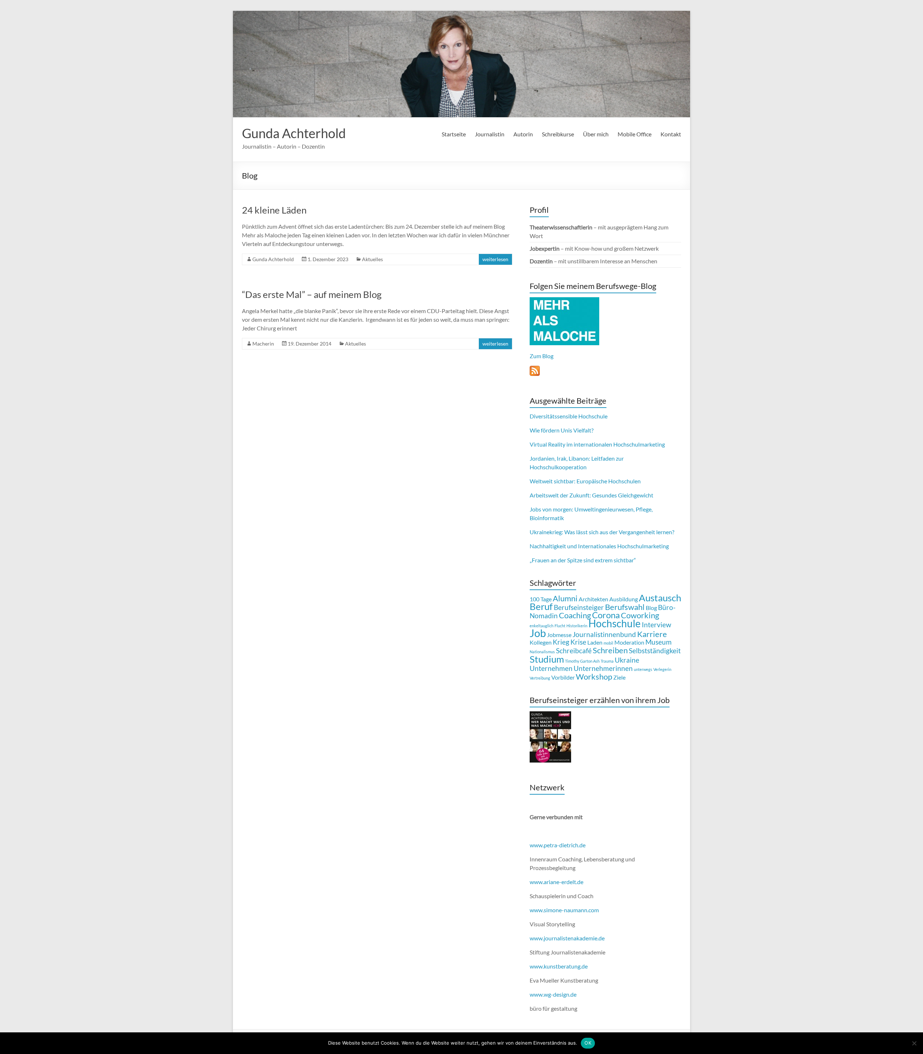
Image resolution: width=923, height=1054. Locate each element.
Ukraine (627, 660)
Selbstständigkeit (655, 650)
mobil (608, 643)
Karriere (652, 634)
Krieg (561, 642)
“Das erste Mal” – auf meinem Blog (311, 294)
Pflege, (644, 509)
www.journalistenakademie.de (567, 938)
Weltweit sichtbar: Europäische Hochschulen (585, 481)
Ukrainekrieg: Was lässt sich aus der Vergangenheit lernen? (602, 531)
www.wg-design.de (553, 994)
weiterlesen (495, 259)
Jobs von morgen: (551, 509)
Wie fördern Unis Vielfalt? (561, 430)
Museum (658, 642)
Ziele (619, 677)
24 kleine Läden (274, 210)
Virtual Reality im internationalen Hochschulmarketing (597, 444)
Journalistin (489, 134)
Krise (578, 642)
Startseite (454, 134)
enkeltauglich (541, 625)
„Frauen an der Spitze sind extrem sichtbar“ (583, 560)
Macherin (263, 344)
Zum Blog (541, 355)
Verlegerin (662, 669)
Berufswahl (625, 607)
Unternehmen (551, 668)
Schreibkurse (558, 134)
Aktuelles (372, 259)
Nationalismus (542, 651)
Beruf (541, 606)
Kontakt (671, 134)
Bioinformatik (547, 517)
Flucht (560, 625)
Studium (547, 659)
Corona (606, 615)
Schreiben (610, 650)
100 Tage (541, 599)
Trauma (607, 661)
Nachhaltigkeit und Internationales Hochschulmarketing (599, 546)
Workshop (594, 676)
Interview (656, 624)
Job (538, 633)
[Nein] (914, 1043)
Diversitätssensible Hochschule (569, 416)
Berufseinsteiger (579, 607)
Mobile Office (635, 134)
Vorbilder (563, 677)
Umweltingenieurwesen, (604, 509)
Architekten (593, 599)
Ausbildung (623, 599)
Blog (651, 607)
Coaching (575, 615)
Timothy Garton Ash (582, 661)
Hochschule (614, 623)
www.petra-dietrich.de (558, 845)
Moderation (629, 642)
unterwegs (643, 669)
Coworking (640, 615)
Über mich (596, 134)
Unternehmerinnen (603, 668)
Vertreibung (540, 678)
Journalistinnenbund (604, 634)
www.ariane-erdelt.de (556, 881)
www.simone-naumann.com (564, 909)
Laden (594, 642)
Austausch (660, 597)
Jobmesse (559, 634)
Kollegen (541, 642)
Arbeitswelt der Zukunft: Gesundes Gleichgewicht (591, 495)
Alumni (565, 598)
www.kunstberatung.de (559, 966)
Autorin (523, 134)
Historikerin (576, 625)
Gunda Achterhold (294, 133)
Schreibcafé (574, 650)
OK (587, 1043)
